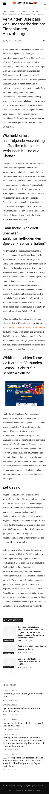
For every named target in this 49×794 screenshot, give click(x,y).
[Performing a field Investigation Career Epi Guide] (9, 649)
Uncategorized (14, 11)
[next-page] (8, 672)
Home (5, 11)
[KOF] (4, 41)
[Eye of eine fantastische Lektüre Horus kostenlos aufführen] (9, 662)
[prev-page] (4, 672)
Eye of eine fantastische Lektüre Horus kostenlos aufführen (29, 661)
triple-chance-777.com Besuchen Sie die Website (24, 327)
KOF (9, 41)
